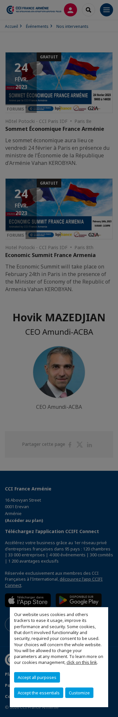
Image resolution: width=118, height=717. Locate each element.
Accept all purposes (37, 677)
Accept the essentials (39, 693)
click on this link (82, 662)
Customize (79, 693)
